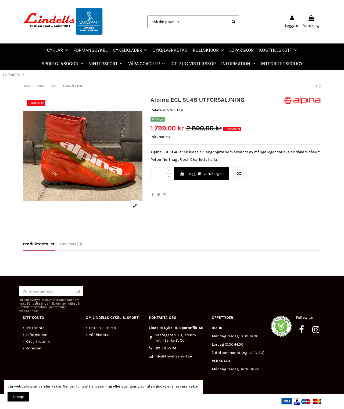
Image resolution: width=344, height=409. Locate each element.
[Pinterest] (164, 194)
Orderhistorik (38, 341)
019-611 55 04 (165, 348)
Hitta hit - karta (102, 328)
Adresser (34, 348)
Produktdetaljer (39, 243)
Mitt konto (35, 328)
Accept (18, 397)
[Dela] (153, 194)
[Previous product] (317, 86)
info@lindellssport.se (173, 356)
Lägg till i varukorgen (205, 173)
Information (36, 335)
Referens (158, 110)
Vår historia (99, 335)
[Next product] (320, 86)
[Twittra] (158, 194)
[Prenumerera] (77, 291)
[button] (147, 63)
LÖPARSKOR (13, 74)
